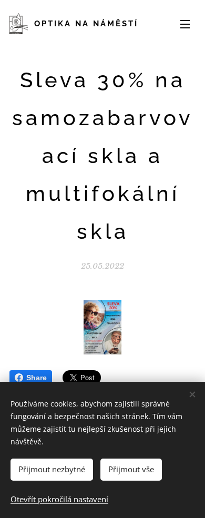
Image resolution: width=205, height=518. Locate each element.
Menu (185, 23)
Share (36, 377)
